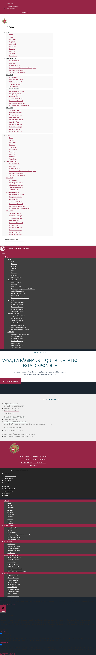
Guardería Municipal (17, 341)
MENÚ (6, 257)
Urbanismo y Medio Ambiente (20, 298)
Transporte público (15, 115)
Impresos (12, 63)
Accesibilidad (8, 480)
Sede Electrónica (16, 295)
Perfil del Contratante (16, 70)
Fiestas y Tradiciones (16, 79)
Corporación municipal (18, 316)
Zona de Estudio (14, 129)
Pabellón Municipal (15, 131)
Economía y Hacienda (16, 101)
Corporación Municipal (16, 91)
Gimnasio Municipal (15, 112)
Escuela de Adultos (15, 124)
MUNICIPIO (9, 75)
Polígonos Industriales (17, 309)
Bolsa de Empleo (14, 61)
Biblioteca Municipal (16, 119)
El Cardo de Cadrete (16, 82)
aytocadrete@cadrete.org (39, 463)
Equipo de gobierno (15, 94)
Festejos (12, 49)
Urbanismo (13, 56)
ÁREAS (8, 32)
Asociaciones (13, 86)
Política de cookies (9, 478)
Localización (13, 77)
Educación (12, 39)
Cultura (11, 37)
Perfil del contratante (17, 291)
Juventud (12, 44)
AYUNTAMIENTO (11, 58)
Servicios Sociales (15, 110)
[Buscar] (22, 239)
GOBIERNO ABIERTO (12, 89)
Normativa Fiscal (14, 65)
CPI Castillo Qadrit (15, 117)
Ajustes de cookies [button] (5, 604)
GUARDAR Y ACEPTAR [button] (7, 654)
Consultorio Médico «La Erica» (20, 334)
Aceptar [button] (13, 604)
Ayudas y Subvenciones (17, 72)
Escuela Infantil (14, 122)
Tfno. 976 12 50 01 (26, 463)
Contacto (7, 482)
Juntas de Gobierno (15, 98)
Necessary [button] (3, 631)
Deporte (12, 42)
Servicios (12, 53)
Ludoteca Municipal (15, 127)
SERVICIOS (9, 108)
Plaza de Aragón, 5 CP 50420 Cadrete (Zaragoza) (33, 456)
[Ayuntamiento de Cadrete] (14, 251)
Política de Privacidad (10, 476)
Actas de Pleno (14, 96)
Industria (12, 51)
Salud (11, 34)
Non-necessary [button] (5, 642)
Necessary (5, 633)
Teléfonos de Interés (16, 84)
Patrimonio (13, 46)
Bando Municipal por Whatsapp (19, 105)
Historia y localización (17, 302)
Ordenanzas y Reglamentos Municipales (22, 68)
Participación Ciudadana (17, 103)
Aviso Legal (7, 473)
